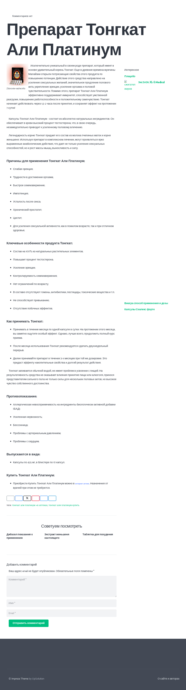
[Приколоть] (36, 498)
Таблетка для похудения (98, 534)
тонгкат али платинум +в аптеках (30, 505)
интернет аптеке (82, 483)
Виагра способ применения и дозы (146, 303)
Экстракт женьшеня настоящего (56, 535)
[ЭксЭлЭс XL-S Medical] (129, 82)
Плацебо (129, 76)
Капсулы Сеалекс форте (139, 309)
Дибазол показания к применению (20, 535)
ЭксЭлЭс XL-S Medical (151, 82)
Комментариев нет (22, 16)
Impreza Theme (19, 679)
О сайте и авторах (168, 679)
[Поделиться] (19, 498)
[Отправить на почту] (10, 498)
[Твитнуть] (27, 498)
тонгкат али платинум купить (64, 505)
